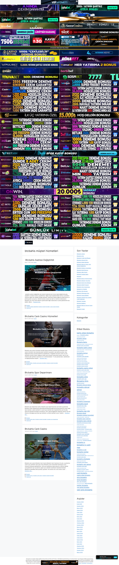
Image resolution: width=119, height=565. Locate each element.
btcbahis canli (80, 355)
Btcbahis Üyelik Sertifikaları (83, 258)
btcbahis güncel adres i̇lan (81, 391)
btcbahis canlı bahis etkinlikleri (82, 358)
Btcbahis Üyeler (81, 309)
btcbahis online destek (80, 417)
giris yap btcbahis (81, 481)
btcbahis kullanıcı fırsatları (81, 407)
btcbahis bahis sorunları (80, 349)
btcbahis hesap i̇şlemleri (81, 399)
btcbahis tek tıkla (79, 440)
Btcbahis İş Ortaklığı (82, 289)
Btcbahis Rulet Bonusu (82, 270)
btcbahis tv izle (81, 450)
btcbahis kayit (82, 404)
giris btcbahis (82, 477)
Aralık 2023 (80, 537)
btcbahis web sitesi (81, 457)
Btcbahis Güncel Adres (84, 385)
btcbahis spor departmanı (52, 419)
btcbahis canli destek (83, 356)
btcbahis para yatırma (83, 418)
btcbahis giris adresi (81, 374)
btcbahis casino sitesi (85, 368)
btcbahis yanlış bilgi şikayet (81, 460)
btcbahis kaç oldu (82, 406)
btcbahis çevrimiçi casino (83, 469)
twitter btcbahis (82, 485)
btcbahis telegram (87, 440)
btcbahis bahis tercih (88, 349)
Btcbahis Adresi (81, 254)
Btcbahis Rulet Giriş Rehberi (84, 282)
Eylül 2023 (79, 544)
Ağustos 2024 (80, 520)
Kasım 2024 (80, 514)
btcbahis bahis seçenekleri (83, 345)
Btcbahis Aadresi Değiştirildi (39, 260)
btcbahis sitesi (88, 429)
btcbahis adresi (81, 338)
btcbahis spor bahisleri (83, 434)
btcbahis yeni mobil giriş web (81, 468)
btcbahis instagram (83, 401)
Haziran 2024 (80, 525)
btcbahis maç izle (83, 411)
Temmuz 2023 (80, 548)
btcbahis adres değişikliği (81, 336)
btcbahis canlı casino (37, 475)
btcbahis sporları (79, 437)
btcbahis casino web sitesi (83, 370)
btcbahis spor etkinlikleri (82, 435)
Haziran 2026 (80, 502)
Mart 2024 (79, 531)
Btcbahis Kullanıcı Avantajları (84, 268)
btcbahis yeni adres (82, 462)
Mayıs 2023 (80, 552)
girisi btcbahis (82, 480)
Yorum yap (28, 308)
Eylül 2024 (79, 518)
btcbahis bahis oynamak (81, 344)
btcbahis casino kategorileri (83, 363)
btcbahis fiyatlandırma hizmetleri (82, 373)
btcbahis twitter (83, 452)
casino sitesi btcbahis (54, 306)
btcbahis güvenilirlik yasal (81, 396)
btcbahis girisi (82, 377)
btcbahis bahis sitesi (30, 419)
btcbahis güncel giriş (81, 393)
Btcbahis (28, 305)
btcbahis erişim (79, 371)
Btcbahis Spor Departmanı (38, 372)
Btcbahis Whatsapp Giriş (83, 293)
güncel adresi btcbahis (80, 483)
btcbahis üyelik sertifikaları (88, 471)
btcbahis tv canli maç (83, 446)
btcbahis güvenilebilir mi (82, 394)
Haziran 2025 (80, 506)
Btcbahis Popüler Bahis (82, 274)
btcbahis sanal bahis (81, 427)
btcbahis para (87, 417)
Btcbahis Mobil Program (83, 285)
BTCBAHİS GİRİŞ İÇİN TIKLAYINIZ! (59, 48)
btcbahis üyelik (80, 471)
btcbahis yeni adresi (84, 464)
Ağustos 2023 (80, 546)
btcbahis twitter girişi (82, 455)
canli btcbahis (82, 473)
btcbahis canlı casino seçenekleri (82, 361)
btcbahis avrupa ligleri (80, 340)
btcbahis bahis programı (89, 344)
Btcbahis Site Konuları (82, 291)
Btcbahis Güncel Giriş (82, 260)
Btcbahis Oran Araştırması (83, 287)
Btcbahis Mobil (81, 413)
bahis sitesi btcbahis (85, 333)
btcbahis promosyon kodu (84, 423)
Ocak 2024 (79, 535)
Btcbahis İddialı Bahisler (83, 262)
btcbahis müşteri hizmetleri (44, 306)
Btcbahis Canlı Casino (36, 429)
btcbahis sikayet (80, 429)
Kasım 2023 (80, 539)
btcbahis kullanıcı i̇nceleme (81, 409)
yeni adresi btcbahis (83, 487)
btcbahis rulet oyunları (80, 424)
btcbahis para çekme (84, 421)
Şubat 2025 (80, 510)
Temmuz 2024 (80, 523)
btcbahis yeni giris (82, 466)
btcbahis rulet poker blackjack (81, 426)
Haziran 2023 (80, 550)
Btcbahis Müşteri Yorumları (83, 280)
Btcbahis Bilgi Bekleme (80, 351)
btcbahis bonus (29, 475)
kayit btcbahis (88, 483)
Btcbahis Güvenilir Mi (82, 398)
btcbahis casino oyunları (82, 364)
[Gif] (59, 115)
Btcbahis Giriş (80, 256)
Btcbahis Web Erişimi (82, 272)
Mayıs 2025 (80, 508)
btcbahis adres (84, 335)
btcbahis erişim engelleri (86, 371)
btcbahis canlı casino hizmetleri (39, 363)
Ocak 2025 (79, 512)
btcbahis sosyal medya (82, 432)
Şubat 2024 (80, 533)
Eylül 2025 (79, 504)
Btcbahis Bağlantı (81, 303)
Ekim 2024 (79, 516)
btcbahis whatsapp (83, 459)
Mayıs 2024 (80, 527)
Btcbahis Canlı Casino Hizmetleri (41, 316)
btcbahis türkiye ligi (90, 455)
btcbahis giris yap (81, 379)
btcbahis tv (81, 442)
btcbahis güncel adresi (83, 388)
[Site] (29, 83)
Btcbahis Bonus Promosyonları (84, 278)
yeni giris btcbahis (84, 490)
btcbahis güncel (80, 383)
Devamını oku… (37, 302)
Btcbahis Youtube (81, 301)
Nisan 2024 (80, 529)
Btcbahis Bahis (29, 363)
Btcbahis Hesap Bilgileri (83, 295)
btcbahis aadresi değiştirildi (32, 306)
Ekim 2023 (79, 542)
